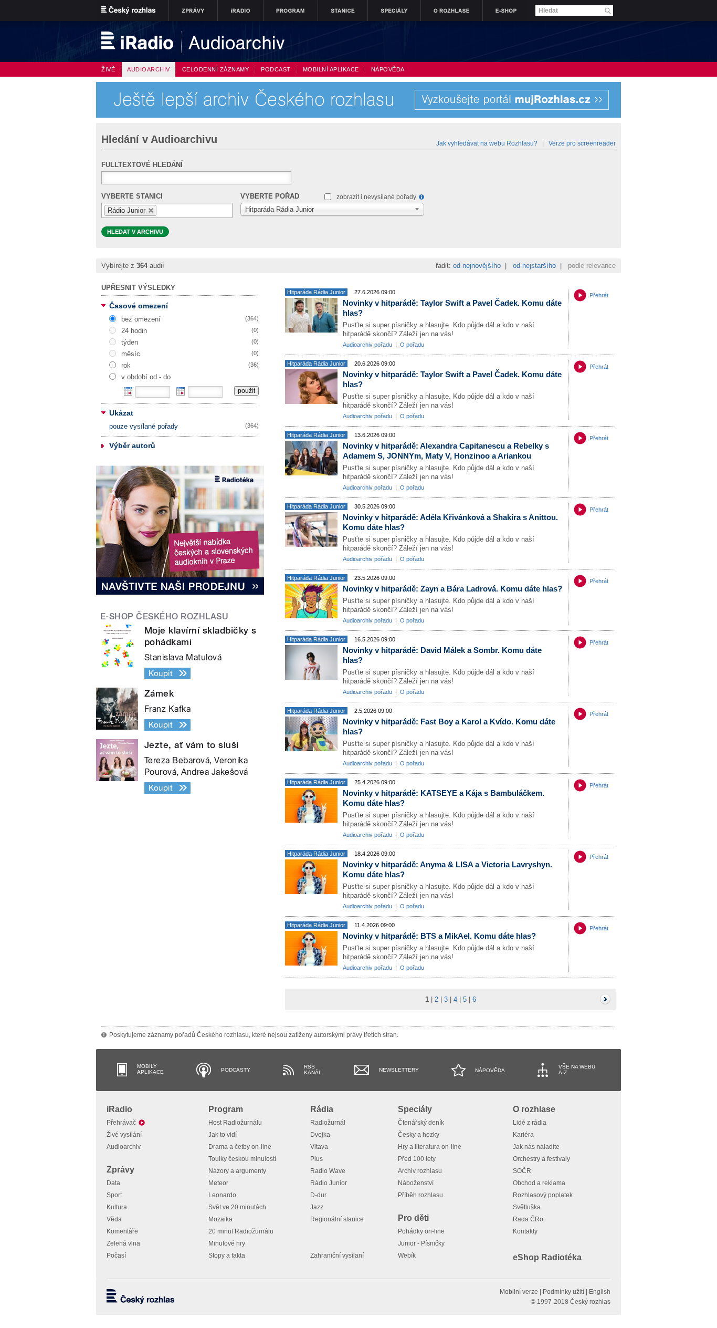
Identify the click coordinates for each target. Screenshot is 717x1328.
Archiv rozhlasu (420, 1171)
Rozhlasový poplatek (543, 1195)
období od (128, 391)
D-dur (318, 1195)
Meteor (218, 1183)
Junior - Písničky (421, 1243)
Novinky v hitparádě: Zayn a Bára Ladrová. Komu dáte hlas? (452, 588)
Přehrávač (121, 1122)
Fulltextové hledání (142, 165)
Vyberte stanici (132, 196)
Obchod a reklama (539, 1183)
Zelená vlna (123, 1243)
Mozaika (220, 1219)
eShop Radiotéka (547, 1257)
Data (113, 1183)
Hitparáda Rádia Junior (316, 292)
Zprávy (120, 1169)
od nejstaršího (534, 265)
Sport (114, 1195)
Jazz (316, 1207)
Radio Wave (327, 1171)
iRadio (119, 1109)
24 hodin (134, 331)
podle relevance (592, 265)
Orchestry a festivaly (541, 1159)
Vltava (319, 1146)
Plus (316, 1159)
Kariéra (523, 1134)
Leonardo (222, 1195)
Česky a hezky (418, 1134)
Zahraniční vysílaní (337, 1255)
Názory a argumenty (237, 1171)
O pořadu (412, 344)
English (599, 1291)
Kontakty (525, 1231)
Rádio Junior (328, 1183)
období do (180, 391)
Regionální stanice (337, 1219)
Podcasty (235, 1070)
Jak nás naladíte (536, 1146)
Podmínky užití (563, 1291)
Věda (114, 1219)
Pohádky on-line (421, 1231)
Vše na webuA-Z (576, 1069)
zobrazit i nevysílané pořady (376, 197)
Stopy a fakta (226, 1255)
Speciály (415, 1109)
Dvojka (320, 1134)
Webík (407, 1255)
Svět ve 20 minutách (237, 1207)
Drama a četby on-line (239, 1146)
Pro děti (413, 1217)
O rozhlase (534, 1109)
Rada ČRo (528, 1219)
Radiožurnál (327, 1122)
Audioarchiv (124, 1146)
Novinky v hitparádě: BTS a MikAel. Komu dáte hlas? (439, 935)
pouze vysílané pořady (143, 426)
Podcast (276, 69)
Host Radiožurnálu (235, 1122)
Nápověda (490, 1070)
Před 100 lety (417, 1159)
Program (225, 1109)
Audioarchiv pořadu (367, 344)
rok (126, 365)
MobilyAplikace (150, 1069)
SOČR (522, 1171)
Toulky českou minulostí (242, 1159)
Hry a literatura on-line (429, 1146)
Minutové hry (226, 1243)
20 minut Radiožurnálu (240, 1231)
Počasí (116, 1255)
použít (246, 391)
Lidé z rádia (529, 1122)
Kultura (117, 1207)
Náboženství (416, 1183)
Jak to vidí (222, 1134)
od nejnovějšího (477, 265)
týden (129, 342)
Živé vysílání (124, 1134)
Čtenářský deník (421, 1122)
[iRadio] (261, 41)
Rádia (321, 1109)
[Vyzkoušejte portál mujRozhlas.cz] (358, 100)
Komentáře (122, 1231)
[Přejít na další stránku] (605, 999)
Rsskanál (313, 1069)
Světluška (527, 1207)
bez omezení (141, 319)
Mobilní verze (519, 1291)
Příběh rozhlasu (420, 1195)
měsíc (130, 354)
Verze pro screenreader (582, 143)
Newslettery (399, 1070)
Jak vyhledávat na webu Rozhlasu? (486, 143)
